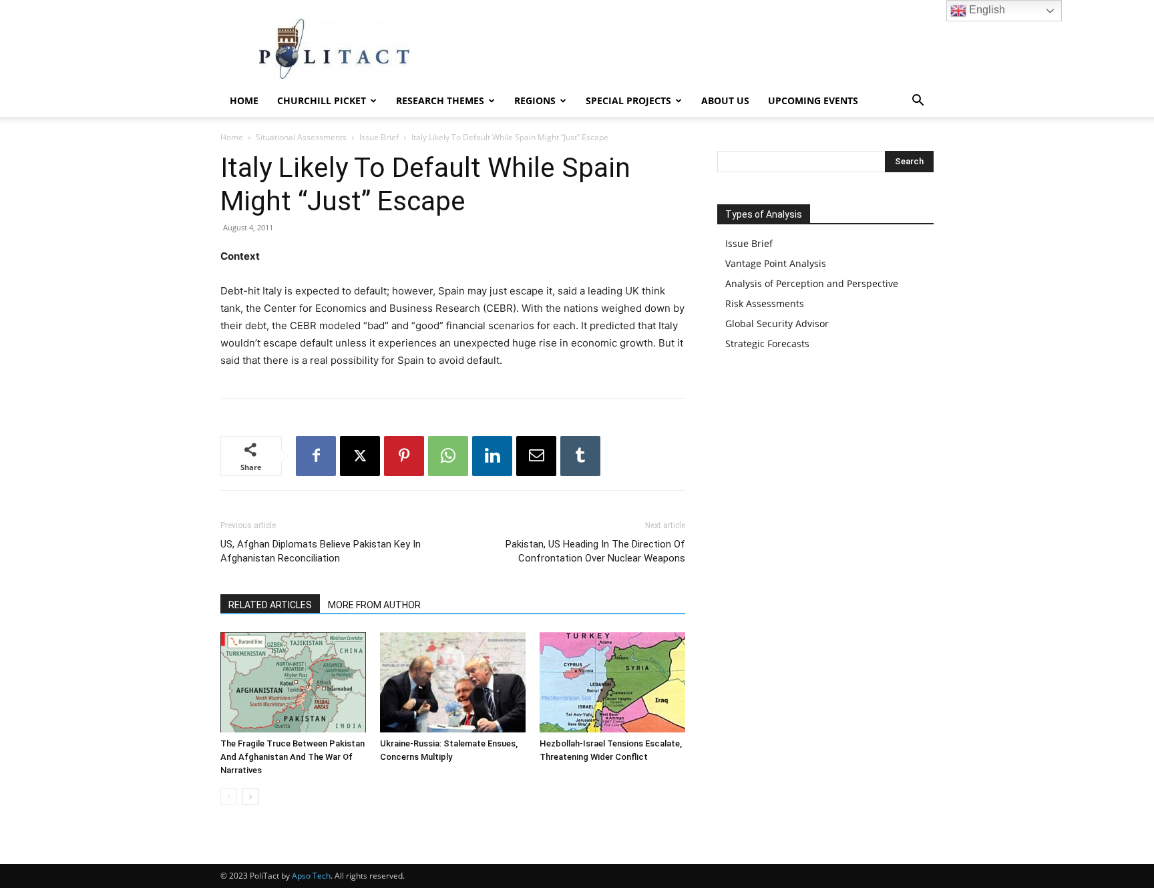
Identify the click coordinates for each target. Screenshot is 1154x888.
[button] (918, 101)
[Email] (536, 456)
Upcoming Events (813, 100)
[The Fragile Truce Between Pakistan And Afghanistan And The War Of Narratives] (293, 682)
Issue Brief (379, 137)
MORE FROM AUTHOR (374, 605)
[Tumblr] (580, 456)
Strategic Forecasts (767, 343)
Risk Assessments (764, 303)
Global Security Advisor (777, 323)
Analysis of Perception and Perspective (811, 283)
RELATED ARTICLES (270, 605)
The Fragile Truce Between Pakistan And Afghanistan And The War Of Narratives (292, 756)
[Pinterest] (404, 456)
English (985, 9)
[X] (360, 456)
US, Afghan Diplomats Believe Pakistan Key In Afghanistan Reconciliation (320, 551)
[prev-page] (228, 797)
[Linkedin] (492, 456)
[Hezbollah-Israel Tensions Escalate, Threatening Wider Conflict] (612, 682)
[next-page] (250, 797)
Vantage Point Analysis (775, 263)
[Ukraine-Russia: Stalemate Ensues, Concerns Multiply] (453, 682)
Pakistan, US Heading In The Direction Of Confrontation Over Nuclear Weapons (595, 551)
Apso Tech (311, 875)
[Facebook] (316, 456)
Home (244, 100)
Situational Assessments (301, 137)
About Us (725, 100)
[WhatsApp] (448, 456)
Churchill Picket (321, 100)
